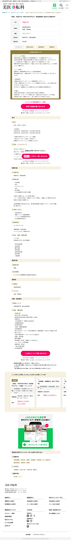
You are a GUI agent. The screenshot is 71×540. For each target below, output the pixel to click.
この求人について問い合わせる (35, 353)
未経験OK (16, 470)
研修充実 (41, 47)
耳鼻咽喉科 (17, 460)
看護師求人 (30, 497)
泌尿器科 (23, 463)
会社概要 (28, 534)
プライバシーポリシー (39, 534)
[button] (31, 409)
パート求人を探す (32, 504)
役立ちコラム (9, 519)
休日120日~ (30, 47)
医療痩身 (33, 460)
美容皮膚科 (17, 463)
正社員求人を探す (32, 501)
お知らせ (7, 526)
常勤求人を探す (9, 501)
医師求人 (7, 497)
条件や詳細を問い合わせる (35, 106)
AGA (43, 460)
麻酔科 (28, 463)
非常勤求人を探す (10, 504)
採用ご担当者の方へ (64, 1)
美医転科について (10, 510)
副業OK (52, 47)
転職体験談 (8, 516)
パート (20, 476)
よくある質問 (9, 522)
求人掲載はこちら (54, 513)
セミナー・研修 (9, 513)
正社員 (15, 476)
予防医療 (39, 460)
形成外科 (23, 460)
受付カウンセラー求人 (56, 497)
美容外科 (48, 460)
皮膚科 (28, 460)
